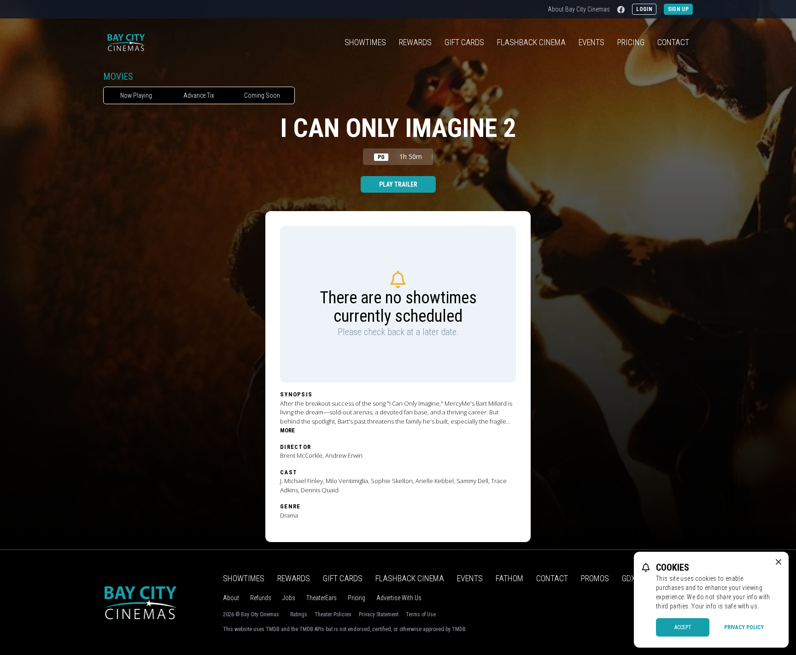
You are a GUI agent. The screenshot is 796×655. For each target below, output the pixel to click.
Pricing (630, 42)
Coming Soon (262, 95)
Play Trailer (398, 184)
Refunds (260, 598)
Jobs (288, 598)
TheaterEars (321, 598)
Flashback (531, 42)
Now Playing (136, 95)
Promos (595, 578)
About (231, 598)
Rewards (415, 42)
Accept (682, 627)
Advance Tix (198, 95)
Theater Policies (333, 614)
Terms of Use (421, 614)
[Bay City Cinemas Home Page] (126, 42)
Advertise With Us (398, 598)
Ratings (298, 614)
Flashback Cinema (409, 578)
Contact (673, 42)
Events (591, 42)
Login (644, 9)
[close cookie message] (778, 561)
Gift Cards (464, 42)
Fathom (509, 578)
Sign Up (678, 9)
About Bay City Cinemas (579, 9)
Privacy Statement (378, 614)
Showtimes (365, 42)
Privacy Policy (744, 627)
